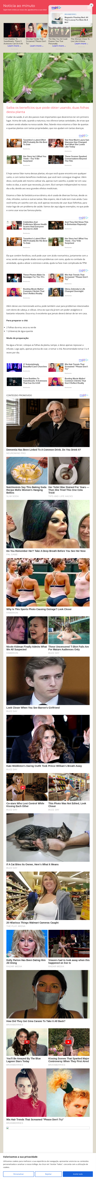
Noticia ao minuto (19, 6)
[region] (48, 1166)
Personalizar (18, 1174)
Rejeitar (48, 1174)
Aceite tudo (78, 1174)
